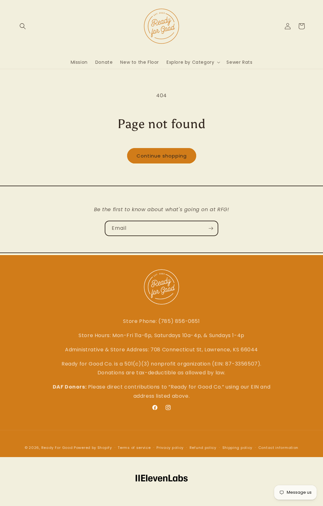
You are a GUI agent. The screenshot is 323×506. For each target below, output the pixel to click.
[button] (23, 26)
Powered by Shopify (93, 447)
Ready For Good (57, 447)
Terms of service (134, 447)
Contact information (278, 447)
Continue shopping (162, 155)
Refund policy (203, 447)
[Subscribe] (211, 228)
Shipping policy (237, 447)
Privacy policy (170, 447)
